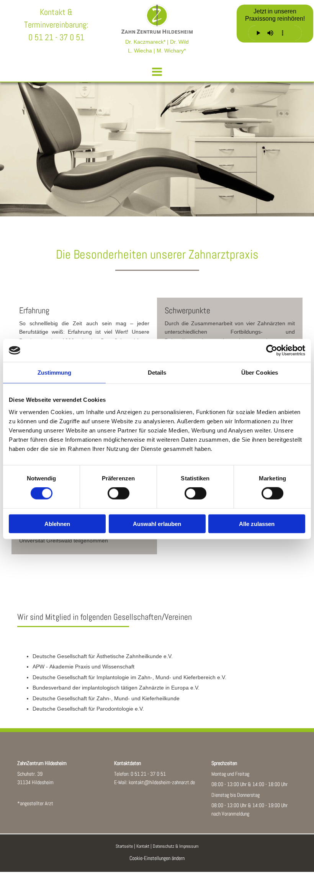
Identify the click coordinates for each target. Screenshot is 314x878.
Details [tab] (157, 372)
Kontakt (142, 846)
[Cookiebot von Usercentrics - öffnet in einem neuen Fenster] (271, 350)
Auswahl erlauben (157, 523)
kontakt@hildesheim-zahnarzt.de (162, 782)
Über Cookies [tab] (259, 372)
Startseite (124, 846)
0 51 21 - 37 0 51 (148, 773)
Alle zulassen (257, 523)
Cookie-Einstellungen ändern (157, 858)
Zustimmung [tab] (55, 372)
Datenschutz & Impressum (176, 846)
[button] (157, 68)
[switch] (118, 493)
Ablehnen (57, 523)
